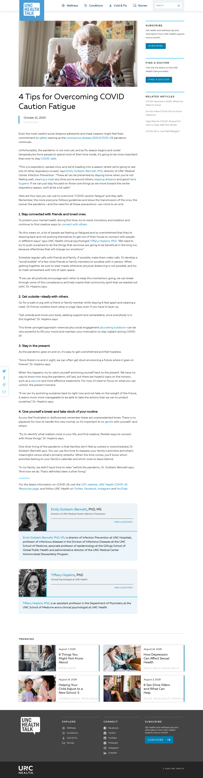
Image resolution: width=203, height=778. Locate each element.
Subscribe (155, 46)
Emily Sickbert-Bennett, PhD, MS (44, 537)
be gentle (107, 422)
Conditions (96, 5)
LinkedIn (112, 753)
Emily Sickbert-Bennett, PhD (84, 171)
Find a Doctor (123, 522)
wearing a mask (44, 179)
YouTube (121, 488)
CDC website (89, 484)
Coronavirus (31, 122)
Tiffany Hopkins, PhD (103, 241)
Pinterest (113, 743)
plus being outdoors (112, 327)
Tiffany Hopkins (63, 575)
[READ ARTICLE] (59, 658)
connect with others (74, 224)
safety (43, 138)
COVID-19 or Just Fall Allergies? (163, 131)
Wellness (72, 5)
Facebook (90, 488)
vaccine (35, 381)
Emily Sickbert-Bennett (69, 509)
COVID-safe (48, 158)
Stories (142, 5)
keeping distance (105, 179)
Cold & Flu (120, 5)
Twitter (78, 488)
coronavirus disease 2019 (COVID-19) (89, 138)
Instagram (103, 488)
